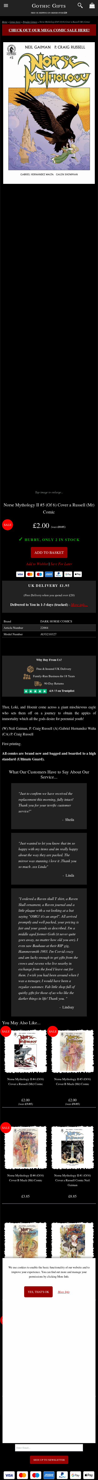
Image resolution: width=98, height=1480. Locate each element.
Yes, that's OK (38, 1292)
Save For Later (61, 564)
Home (4, 21)
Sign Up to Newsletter (49, 1459)
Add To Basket (49, 552)
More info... (79, 604)
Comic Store (15, 21)
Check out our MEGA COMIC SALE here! (49, 30)
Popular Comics (30, 21)
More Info (64, 1292)
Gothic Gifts (49, 5)
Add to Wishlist (37, 564)
